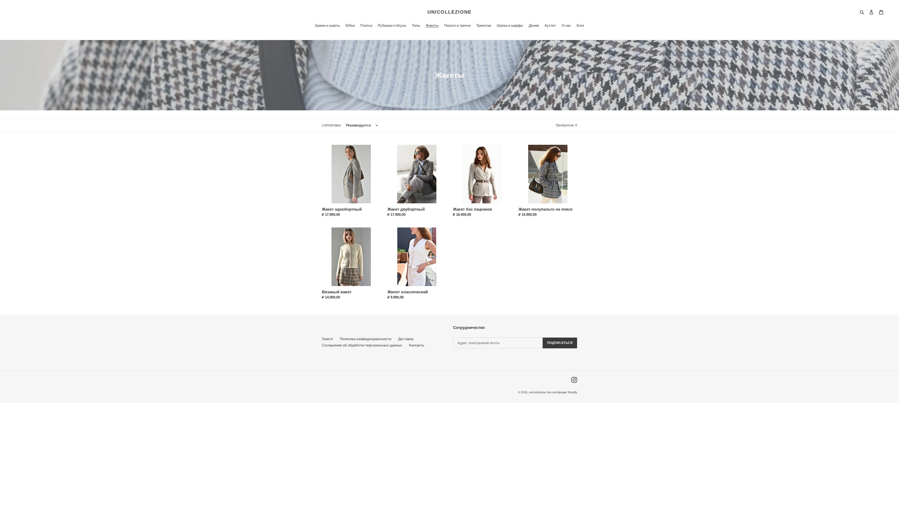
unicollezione (449, 12)
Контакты (416, 345)
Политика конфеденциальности (365, 339)
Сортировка (331, 125)
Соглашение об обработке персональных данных (362, 345)
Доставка (405, 339)
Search (327, 339)
